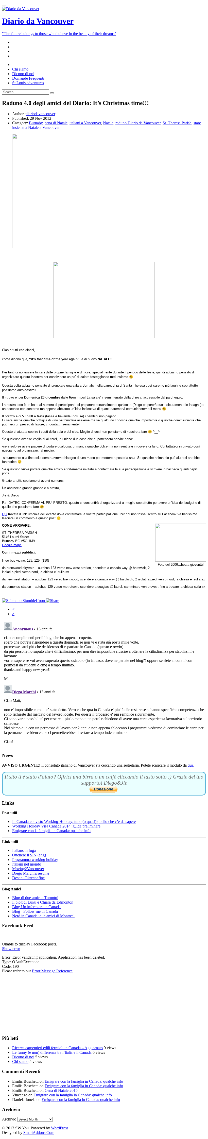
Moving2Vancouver (28, 869)
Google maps (12, 545)
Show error (11, 948)
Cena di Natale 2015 (61, 1090)
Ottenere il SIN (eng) (29, 855)
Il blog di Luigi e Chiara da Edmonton (42, 902)
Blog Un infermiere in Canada (36, 907)
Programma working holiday (35, 859)
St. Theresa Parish (177, 123)
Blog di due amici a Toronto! (35, 897)
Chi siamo (20, 1061)
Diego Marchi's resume (30, 873)
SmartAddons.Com (38, 1132)
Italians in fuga (24, 850)
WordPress (59, 1128)
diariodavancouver (40, 114)
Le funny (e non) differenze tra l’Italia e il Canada (52, 1052)
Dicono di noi (23, 1057)
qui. (191, 765)
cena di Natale (56, 123)
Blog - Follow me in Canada (35, 911)
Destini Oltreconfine (28, 878)
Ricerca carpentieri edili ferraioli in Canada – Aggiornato (57, 1048)
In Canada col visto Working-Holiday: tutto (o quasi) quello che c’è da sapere (74, 821)
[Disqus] (104, 683)
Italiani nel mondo (26, 864)
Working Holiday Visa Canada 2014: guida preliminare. (56, 826)
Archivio (9, 1119)
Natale (108, 123)
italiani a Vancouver (85, 123)
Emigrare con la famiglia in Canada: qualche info (51, 831)
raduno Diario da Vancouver (138, 123)
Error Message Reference (52, 971)
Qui (4, 514)
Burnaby (36, 123)
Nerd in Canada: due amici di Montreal (43, 916)
